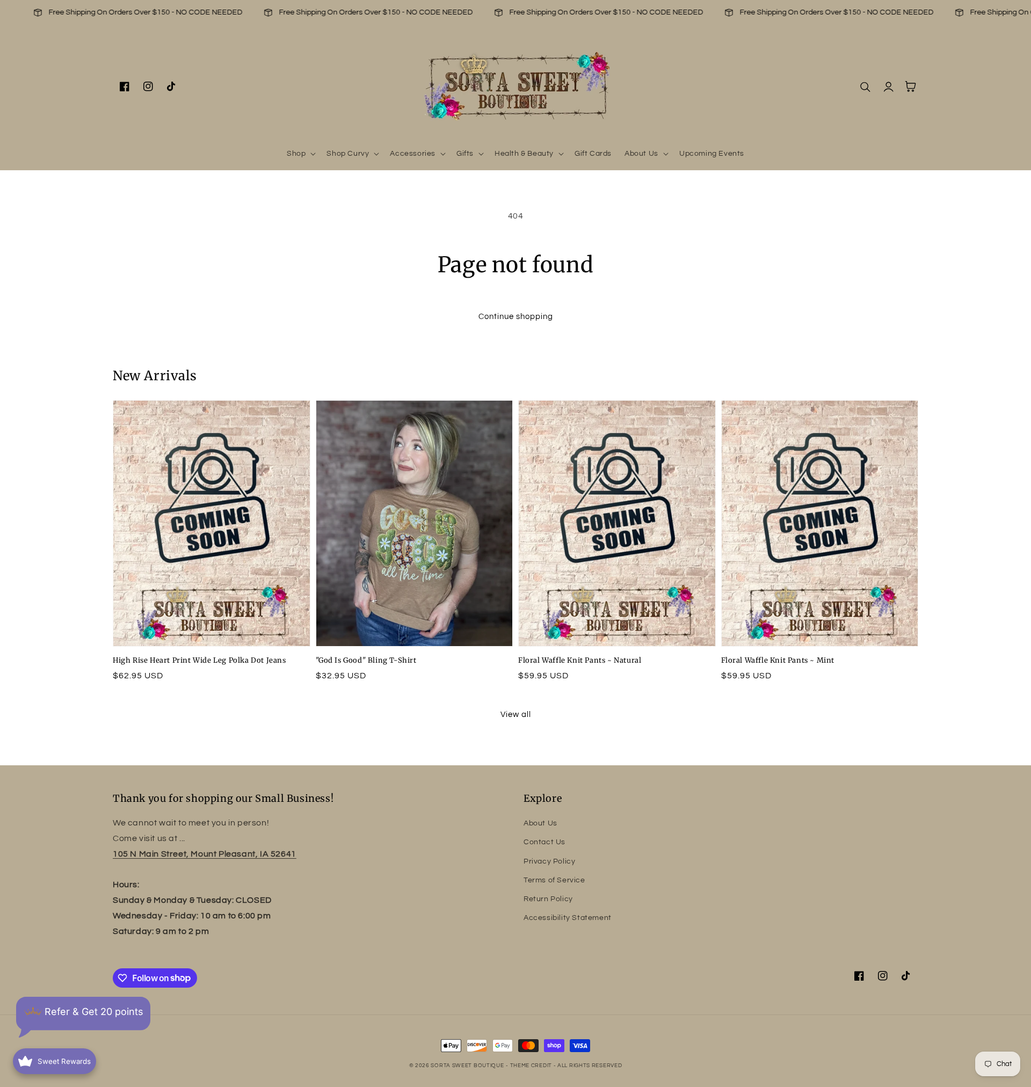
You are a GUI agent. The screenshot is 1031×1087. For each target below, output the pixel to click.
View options (211, 623)
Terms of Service (554, 880)
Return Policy (548, 899)
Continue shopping (515, 317)
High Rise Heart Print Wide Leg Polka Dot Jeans (199, 660)
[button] (300, 153)
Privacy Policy (549, 861)
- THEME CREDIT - (531, 1065)
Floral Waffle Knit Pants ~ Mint (778, 660)
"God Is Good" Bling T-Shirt (366, 660)
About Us (540, 823)
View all (515, 715)
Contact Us (544, 842)
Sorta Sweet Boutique (467, 1065)
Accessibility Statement (568, 918)
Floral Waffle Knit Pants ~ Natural (579, 660)
